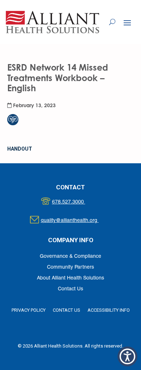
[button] (127, 22)
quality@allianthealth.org (76, 220)
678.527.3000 (76, 202)
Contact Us (70, 289)
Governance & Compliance (70, 256)
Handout (19, 149)
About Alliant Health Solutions (70, 278)
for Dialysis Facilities (33, 105)
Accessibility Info (108, 310)
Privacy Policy (29, 310)
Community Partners (70, 267)
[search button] (112, 22)
